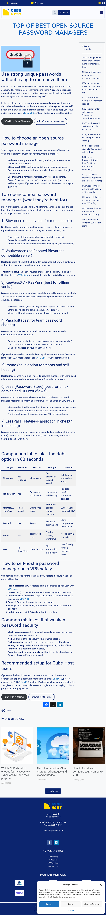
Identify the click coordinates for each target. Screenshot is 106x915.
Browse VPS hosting (42, 697)
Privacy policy (71, 910)
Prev (8, 710)
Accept (49, 904)
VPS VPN (41, 357)
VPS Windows (53, 863)
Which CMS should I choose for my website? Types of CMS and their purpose (15, 773)
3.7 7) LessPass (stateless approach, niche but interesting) (92, 177)
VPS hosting (53, 856)
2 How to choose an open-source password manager (91, 75)
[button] (101, 884)
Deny (70, 904)
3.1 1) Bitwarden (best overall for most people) (92, 100)
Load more (53, 791)
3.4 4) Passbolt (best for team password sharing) (91, 137)
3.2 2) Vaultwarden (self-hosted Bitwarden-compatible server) (91, 113)
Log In (64, 12)
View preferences (92, 904)
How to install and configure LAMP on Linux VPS (88, 771)
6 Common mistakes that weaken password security (91, 211)
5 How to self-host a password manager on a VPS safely (91, 200)
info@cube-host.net (56, 830)
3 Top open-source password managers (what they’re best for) (92, 88)
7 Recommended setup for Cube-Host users (91, 222)
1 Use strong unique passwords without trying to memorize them (91, 62)
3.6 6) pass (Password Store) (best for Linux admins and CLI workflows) (90, 163)
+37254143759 (56, 825)
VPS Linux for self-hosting (17, 121)
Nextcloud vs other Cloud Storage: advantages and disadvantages (52, 771)
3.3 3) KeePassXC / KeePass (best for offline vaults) (91, 126)
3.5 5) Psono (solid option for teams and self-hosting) (92, 148)
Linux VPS (29, 113)
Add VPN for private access (50, 121)
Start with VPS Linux (14, 697)
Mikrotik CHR (53, 866)
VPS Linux (23, 275)
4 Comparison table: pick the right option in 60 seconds (91, 188)
